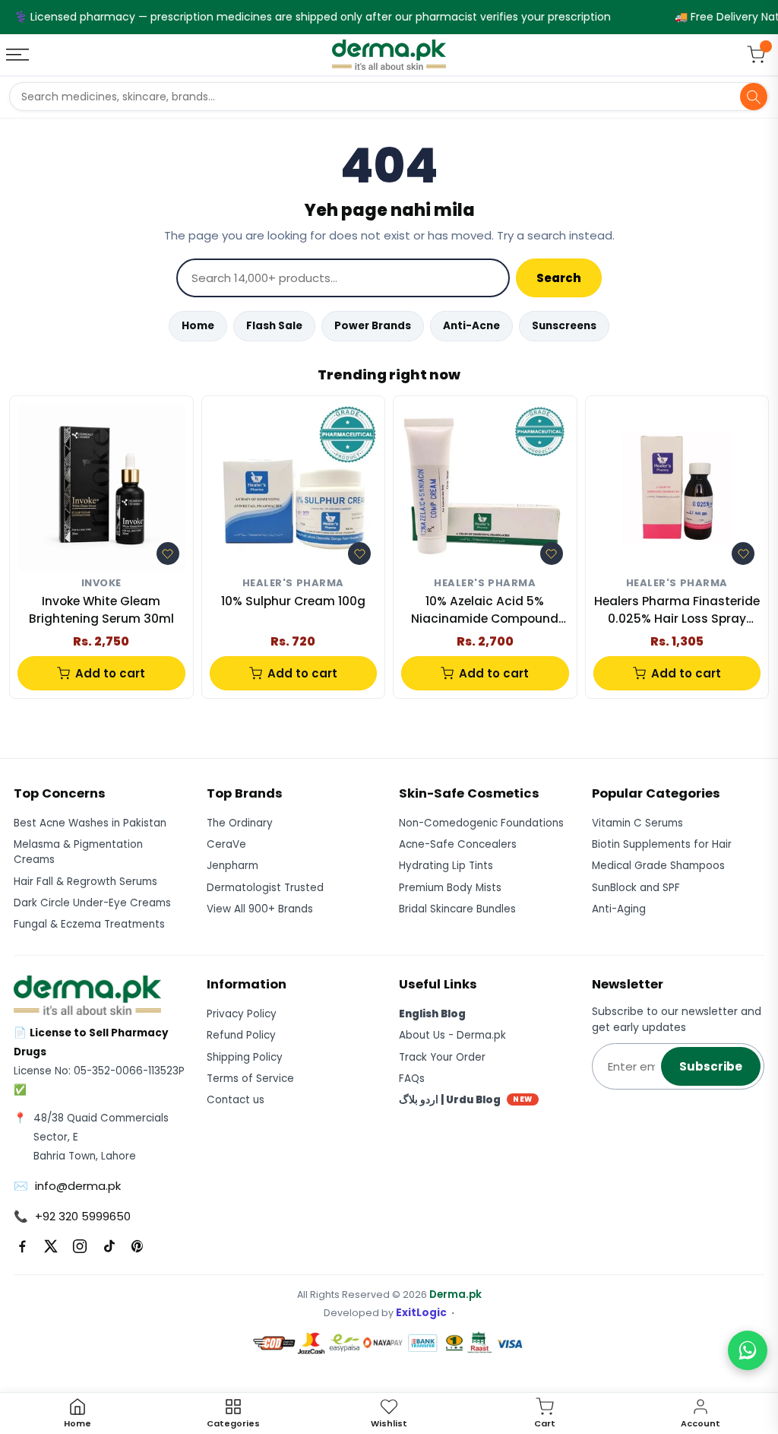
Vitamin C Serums (637, 823)
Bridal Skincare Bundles (457, 909)
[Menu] (19, 54)
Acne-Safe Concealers (458, 844)
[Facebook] (22, 1246)
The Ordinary (240, 823)
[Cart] (756, 55)
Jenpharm (232, 865)
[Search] (753, 96)
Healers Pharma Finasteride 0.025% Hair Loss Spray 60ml (677, 610)
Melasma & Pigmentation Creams (78, 852)
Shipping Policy (245, 1057)
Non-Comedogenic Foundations (481, 823)
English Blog (432, 1014)
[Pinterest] (137, 1246)
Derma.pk (455, 1294)
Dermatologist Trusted (265, 887)
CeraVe (226, 844)
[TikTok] (108, 1246)
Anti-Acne (471, 326)
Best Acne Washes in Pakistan (90, 823)
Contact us (235, 1100)
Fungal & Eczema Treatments (89, 924)
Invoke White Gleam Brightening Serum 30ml (101, 609)
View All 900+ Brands (260, 909)
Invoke (101, 583)
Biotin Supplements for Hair (662, 844)
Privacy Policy (242, 1014)
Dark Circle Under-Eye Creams (92, 903)
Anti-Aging (619, 909)
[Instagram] (79, 1246)
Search (558, 278)
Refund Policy (241, 1035)
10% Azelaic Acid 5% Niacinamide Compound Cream (484, 610)
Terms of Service (250, 1078)
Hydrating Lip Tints (446, 865)
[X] (51, 1246)
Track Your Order (442, 1057)
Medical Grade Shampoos (658, 865)
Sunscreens (564, 326)
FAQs (412, 1078)
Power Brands (372, 326)
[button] (168, 553)
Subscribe (710, 1066)
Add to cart (110, 673)
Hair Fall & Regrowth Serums (85, 881)
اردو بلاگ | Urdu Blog (466, 1100)
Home (198, 326)
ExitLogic (421, 1313)
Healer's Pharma (293, 583)
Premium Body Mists (450, 887)
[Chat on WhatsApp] (747, 1350)
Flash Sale (274, 326)
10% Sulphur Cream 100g (293, 601)
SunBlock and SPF (636, 887)
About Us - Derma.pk (452, 1035)
